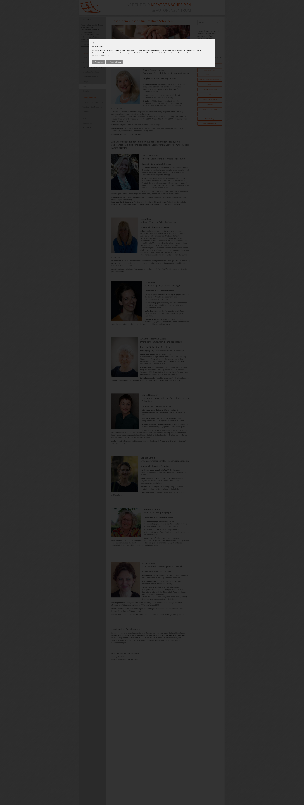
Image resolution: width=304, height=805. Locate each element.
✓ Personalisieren (114, 62)
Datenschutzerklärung (100, 55)
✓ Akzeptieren (98, 62)
